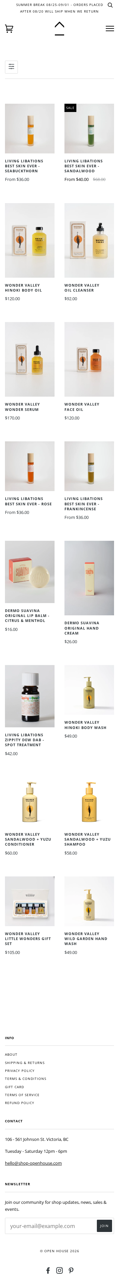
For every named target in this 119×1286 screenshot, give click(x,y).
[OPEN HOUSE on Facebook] (48, 1272)
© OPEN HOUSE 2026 (59, 1251)
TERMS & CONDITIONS (25, 1079)
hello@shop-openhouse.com (33, 1163)
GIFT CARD (14, 1087)
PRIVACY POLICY (20, 1071)
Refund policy (19, 1103)
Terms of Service (22, 1095)
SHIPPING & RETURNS (25, 1063)
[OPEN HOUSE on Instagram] (59, 1272)
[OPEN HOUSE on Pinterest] (71, 1272)
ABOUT (11, 1054)
